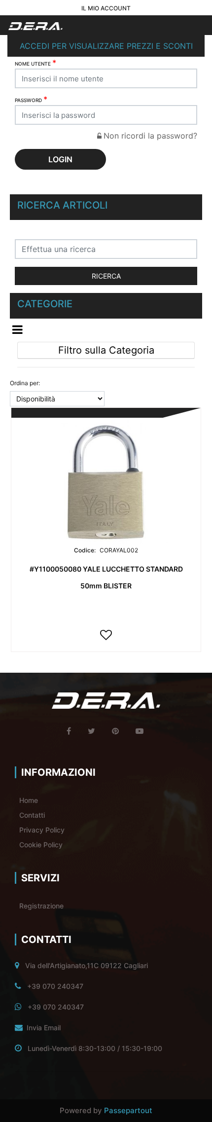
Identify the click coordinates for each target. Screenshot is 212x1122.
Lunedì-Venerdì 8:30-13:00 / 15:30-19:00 (95, 1048)
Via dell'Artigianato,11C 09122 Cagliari (86, 965)
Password (31, 99)
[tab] (106, 350)
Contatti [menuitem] (32, 815)
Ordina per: (25, 383)
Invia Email (44, 1027)
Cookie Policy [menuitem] (41, 844)
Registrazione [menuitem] (41, 906)
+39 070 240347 (55, 986)
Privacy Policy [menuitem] (42, 830)
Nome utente (35, 63)
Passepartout (128, 1110)
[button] (106, 276)
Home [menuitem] (28, 800)
